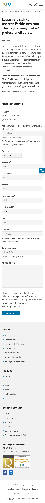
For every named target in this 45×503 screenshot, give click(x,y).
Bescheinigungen (32, 485)
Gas (6, 381)
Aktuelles (8, 413)
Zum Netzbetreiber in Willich (16, 435)
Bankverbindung (11, 431)
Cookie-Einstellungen (13, 489)
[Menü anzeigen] (41, 4)
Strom (7, 376)
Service (11, 11)
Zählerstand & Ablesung (14, 344)
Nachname (7, 173)
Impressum (17, 493)
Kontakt (17, 11)
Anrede (5, 150)
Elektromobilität (11, 394)
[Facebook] (5, 472)
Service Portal (10, 339)
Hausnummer (8, 195)
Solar (7, 398)
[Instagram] (11, 472)
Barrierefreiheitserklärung (16, 485)
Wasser (8, 385)
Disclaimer (35, 489)
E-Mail (5, 229)
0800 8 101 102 (10, 448)
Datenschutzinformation (13, 303)
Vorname (6, 162)
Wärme (8, 389)
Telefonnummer (9, 247)
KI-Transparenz (27, 493)
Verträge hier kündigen (14, 357)
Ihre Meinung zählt (12, 352)
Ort (4, 218)
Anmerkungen (8, 262)
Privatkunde (10, 119)
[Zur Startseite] (7, 4)
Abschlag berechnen (13, 348)
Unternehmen (10, 418)
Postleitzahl (8, 207)
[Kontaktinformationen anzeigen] (42, 170)
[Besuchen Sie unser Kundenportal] (35, 4)
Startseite (5, 11)
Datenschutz (26, 489)
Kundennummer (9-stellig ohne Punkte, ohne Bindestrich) (22, 127)
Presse (7, 426)
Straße (5, 184)
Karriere (8, 422)
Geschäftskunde (12, 115)
